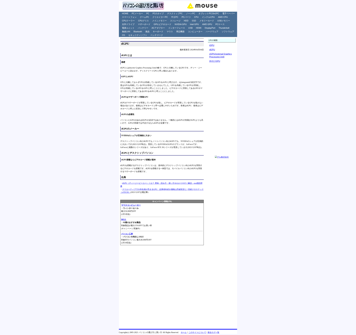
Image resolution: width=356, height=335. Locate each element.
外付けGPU (214, 61)
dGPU (212, 49)
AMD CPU (223, 17)
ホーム (184, 332)
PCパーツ (186, 17)
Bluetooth (138, 31)
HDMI (198, 28)
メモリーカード (206, 20)
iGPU (211, 45)
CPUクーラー (128, 20)
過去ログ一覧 (213, 332)
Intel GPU (194, 24)
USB (190, 28)
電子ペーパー (228, 13)
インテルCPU (208, 17)
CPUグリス (143, 20)
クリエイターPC (160, 17)
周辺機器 (180, 31)
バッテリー (143, 28)
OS (123, 35)
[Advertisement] (162, 267)
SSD (194, 20)
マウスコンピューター (131, 205)
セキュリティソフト (137, 35)
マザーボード (144, 24)
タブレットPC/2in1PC (208, 13)
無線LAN (126, 31)
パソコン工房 (127, 234)
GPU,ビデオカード (162, 24)
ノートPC (190, 13)
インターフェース (176, 28)
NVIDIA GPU (181, 24)
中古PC (174, 17)
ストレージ (175, 20)
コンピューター (195, 31)
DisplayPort (210, 28)
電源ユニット (128, 28)
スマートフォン (129, 17)
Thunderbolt (224, 28)
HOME (125, 13)
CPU (196, 17)
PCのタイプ (158, 13)
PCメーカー (137, 13)
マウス (170, 31)
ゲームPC (144, 17)
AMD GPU (207, 24)
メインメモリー (159, 20)
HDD (186, 20)
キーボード (158, 31)
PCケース (220, 24)
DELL (123, 219)
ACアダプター (158, 28)
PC (147, 13)
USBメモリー (223, 20)
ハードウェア (212, 31)
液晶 (147, 31)
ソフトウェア (228, 31)
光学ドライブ (128, 24)
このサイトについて (197, 332)
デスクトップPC (175, 13)
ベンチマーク (156, 35)
